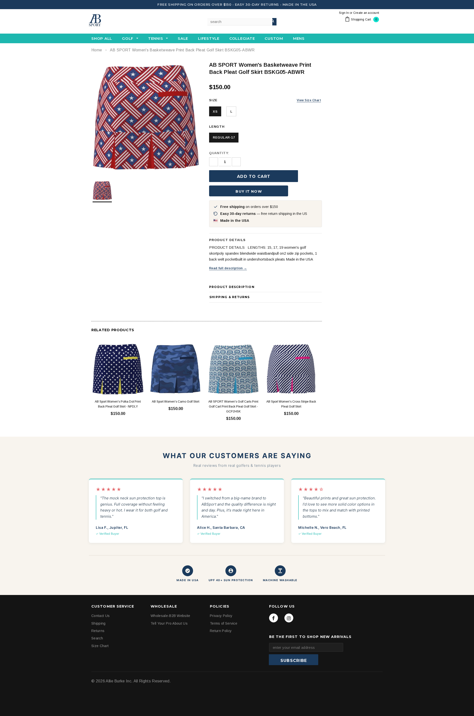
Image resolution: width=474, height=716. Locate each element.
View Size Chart (309, 100)
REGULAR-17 (224, 137)
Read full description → (228, 268)
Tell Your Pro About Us (169, 623)
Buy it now (249, 191)
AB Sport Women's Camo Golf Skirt (175, 401)
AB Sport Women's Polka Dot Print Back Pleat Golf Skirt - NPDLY (118, 404)
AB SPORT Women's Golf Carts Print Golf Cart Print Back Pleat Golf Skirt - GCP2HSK (233, 406)
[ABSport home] (113, 20)
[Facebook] (273, 618)
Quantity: (219, 153)
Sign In (344, 13)
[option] (145, 116)
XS (215, 111)
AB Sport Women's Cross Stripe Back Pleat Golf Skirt (291, 404)
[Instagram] (288, 618)
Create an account (366, 13)
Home (96, 50)
